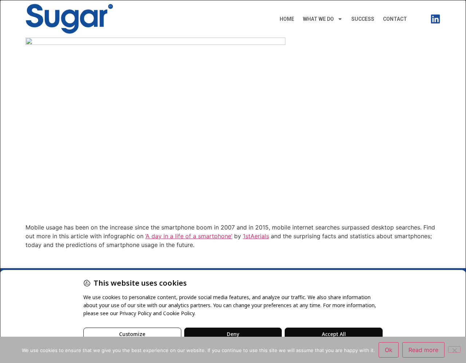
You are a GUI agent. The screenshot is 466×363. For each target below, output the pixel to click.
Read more (423, 350)
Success (362, 19)
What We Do (318, 19)
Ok (388, 350)
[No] (454, 349)
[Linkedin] (435, 19)
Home (287, 19)
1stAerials (256, 236)
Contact (395, 19)
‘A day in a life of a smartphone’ (188, 236)
